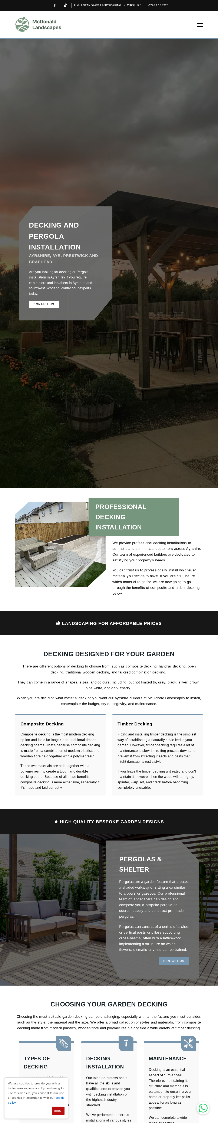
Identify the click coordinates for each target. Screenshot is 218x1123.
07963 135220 (158, 5)
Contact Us (44, 304)
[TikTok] (65, 5)
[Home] (38, 24)
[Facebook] (54, 5)
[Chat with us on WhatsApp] (203, 1108)
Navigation (200, 25)
